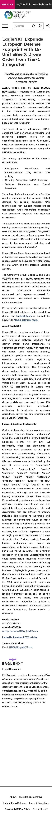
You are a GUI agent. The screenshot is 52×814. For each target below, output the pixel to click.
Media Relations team (26, 320)
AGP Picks (7, 4)
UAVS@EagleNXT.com (21, 647)
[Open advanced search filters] (40, 26)
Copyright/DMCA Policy (17, 809)
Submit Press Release (14, 803)
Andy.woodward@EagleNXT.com (20, 631)
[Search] (33, 26)
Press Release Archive (30, 796)
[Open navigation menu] (5, 26)
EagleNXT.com (24, 316)
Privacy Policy (40, 809)
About (13, 796)
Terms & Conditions (39, 803)
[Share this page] (48, 26)
